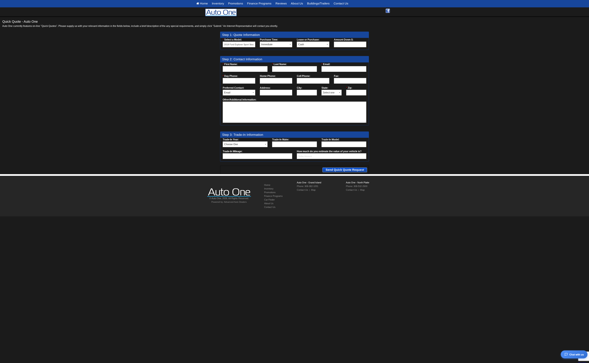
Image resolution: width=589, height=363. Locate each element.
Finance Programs (259, 3)
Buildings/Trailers (318, 3)
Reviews (281, 3)
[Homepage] (221, 12)
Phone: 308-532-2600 (356, 186)
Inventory (218, 3)
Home (203, 3)
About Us (297, 3)
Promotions (235, 3)
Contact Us (341, 3)
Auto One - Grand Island (309, 182)
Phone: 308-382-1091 (307, 186)
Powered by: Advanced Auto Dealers (229, 202)
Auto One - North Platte (357, 182)
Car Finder (269, 199)
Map (313, 190)
